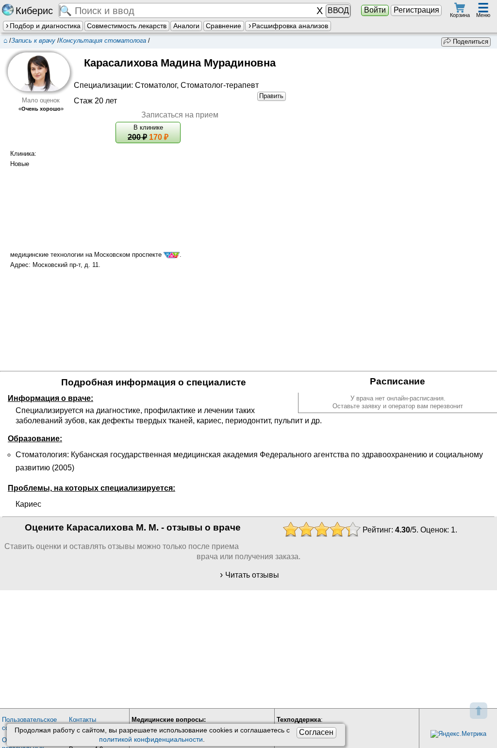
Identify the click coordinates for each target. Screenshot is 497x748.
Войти (375, 10)
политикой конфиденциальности (151, 739)
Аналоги (186, 26)
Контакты (82, 719)
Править (271, 96)
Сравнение (223, 26)
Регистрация (416, 10)
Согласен (316, 732)
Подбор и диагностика (45, 26)
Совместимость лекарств (126, 26)
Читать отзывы (252, 575)
